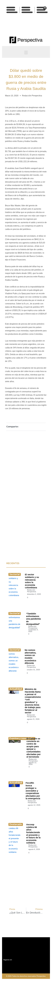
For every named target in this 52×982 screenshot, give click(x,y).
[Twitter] (23, 27)
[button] (26, 53)
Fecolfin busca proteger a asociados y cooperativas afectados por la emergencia (33, 791)
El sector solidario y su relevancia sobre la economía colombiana (32, 581)
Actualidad (15, 689)
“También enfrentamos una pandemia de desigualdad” (33, 618)
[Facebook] (18, 27)
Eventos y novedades (21, 738)
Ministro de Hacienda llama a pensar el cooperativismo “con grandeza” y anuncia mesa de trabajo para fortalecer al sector (33, 701)
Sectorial (14, 574)
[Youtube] (29, 27)
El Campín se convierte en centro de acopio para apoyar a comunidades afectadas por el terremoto (33, 747)
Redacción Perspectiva (31, 590)
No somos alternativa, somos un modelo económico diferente (30, 656)
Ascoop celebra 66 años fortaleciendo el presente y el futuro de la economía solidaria (33, 833)
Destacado (15, 824)
